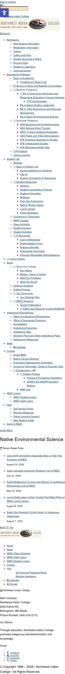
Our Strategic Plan (30, 297)
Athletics (17, 162)
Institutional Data (22, 331)
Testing (17, 51)
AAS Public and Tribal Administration (39, 135)
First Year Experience (31, 201)
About (10, 262)
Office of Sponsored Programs (29, 320)
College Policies (21, 289)
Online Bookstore (29, 212)
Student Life (13, 159)
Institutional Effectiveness (20, 312)
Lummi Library (27, 209)
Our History (26, 270)
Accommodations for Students (36, 170)
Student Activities (22, 231)
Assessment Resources (25, 339)
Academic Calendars (24, 66)
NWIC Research (25, 301)
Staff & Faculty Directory (26, 358)
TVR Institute (20, 151)
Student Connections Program (36, 189)
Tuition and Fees (22, 55)
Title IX (24, 174)
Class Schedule (21, 224)
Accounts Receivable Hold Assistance (40, 255)
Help (9, 404)
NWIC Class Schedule (18, 553)
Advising (24, 185)
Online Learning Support (26, 416)
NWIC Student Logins (24, 397)
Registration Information (26, 47)
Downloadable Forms (31, 243)
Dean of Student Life (27, 166)
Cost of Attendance (30, 239)
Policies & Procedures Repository (44, 377)
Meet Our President (30, 278)
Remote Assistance (23, 412)
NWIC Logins (14, 393)
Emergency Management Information (33, 362)
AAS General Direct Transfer (35, 128)
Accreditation (20, 324)
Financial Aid (23, 235)
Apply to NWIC (14, 424)
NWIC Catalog (20, 220)
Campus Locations (23, 285)
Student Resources (26, 182)
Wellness (25, 197)
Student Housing (22, 228)
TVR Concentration (37, 101)
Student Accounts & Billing (27, 59)
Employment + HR (26, 370)
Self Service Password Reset (31, 572)
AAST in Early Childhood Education (39, 132)
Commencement (22, 70)
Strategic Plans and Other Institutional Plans (36, 335)
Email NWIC (19, 355)
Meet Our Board (28, 281)
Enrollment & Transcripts (26, 216)
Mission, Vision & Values (33, 274)
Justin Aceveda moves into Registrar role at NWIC (33, 470)
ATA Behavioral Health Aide (35, 147)
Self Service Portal (23, 408)
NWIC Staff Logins (23, 401)
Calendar (21, 347)
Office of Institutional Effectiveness (31, 316)
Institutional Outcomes (25, 328)
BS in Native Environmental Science (39, 116)
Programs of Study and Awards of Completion (37, 85)
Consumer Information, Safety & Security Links (38, 366)
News (9, 343)
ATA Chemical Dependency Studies (39, 139)
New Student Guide (23, 420)
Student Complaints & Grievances (38, 178)
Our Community (24, 293)
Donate (13, 584)
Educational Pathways (18, 74)
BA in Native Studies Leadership (37, 105)
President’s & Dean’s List (33, 82)
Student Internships (30, 193)
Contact (11, 351)
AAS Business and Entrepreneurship (39, 124)
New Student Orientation (26, 43)
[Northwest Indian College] (21, 537)
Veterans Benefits (29, 247)
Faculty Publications (30, 305)
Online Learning (21, 155)
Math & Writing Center (32, 205)
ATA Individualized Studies (34, 143)
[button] (4, 12)
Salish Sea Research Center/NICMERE (43, 308)
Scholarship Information (32, 251)
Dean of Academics (23, 78)
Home (10, 545)
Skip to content (8, 2)
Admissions (13, 39)
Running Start (20, 63)
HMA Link (25, 389)
